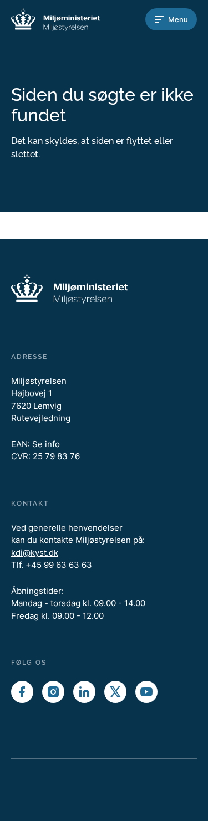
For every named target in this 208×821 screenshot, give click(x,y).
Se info (46, 444)
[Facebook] (22, 692)
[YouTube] (146, 692)
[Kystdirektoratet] (55, 19)
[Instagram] (53, 692)
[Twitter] (115, 692)
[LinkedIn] (84, 692)
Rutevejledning (40, 418)
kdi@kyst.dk (34, 552)
